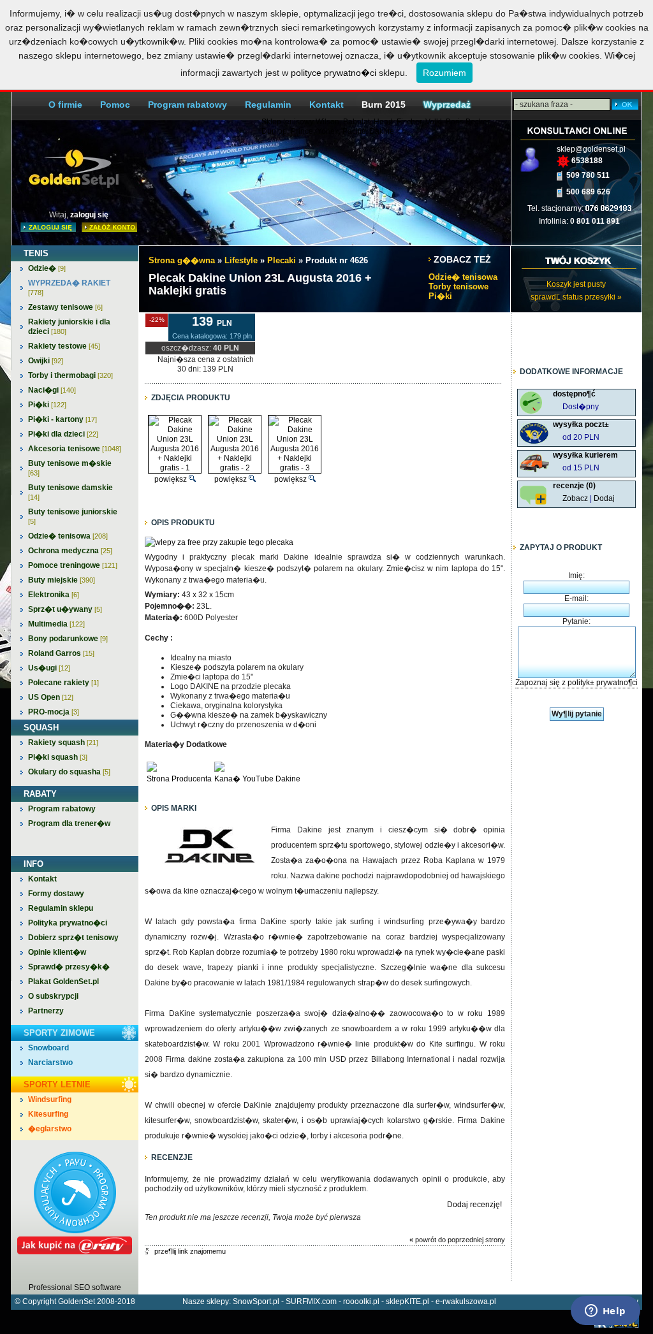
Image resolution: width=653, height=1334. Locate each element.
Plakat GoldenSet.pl (63, 981)
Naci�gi (52, 390)
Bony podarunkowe (68, 638)
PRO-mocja (53, 711)
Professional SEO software (75, 1287)
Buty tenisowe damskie (70, 492)
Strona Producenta (179, 778)
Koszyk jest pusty (576, 284)
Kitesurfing (48, 1114)
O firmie (65, 104)
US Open (50, 697)
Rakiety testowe (64, 346)
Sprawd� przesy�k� (69, 966)
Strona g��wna (182, 260)
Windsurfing (49, 1099)
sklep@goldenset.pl (591, 149)
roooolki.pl (361, 1301)
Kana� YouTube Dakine (257, 778)
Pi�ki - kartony (62, 419)
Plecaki (281, 260)
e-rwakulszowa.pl (466, 1301)
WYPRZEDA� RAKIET (69, 287)
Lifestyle (241, 260)
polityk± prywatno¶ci (603, 682)
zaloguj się (89, 214)
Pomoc (115, 104)
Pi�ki (47, 404)
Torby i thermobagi (70, 375)
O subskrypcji (53, 996)
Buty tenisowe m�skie (70, 468)
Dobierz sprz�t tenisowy (73, 937)
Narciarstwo (50, 1062)
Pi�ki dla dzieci (63, 434)
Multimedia (56, 624)
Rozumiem (444, 73)
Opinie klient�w (57, 952)
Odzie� (47, 268)
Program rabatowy (187, 104)
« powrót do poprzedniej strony (457, 1239)
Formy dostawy (56, 893)
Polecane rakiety (63, 682)
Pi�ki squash (57, 757)
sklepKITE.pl (407, 1301)
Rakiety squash (63, 742)
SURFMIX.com (311, 1301)
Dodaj (604, 498)
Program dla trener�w (69, 823)
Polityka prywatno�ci (67, 922)
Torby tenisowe (458, 286)
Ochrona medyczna (70, 550)
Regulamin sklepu (60, 908)
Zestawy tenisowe (65, 307)
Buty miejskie (61, 580)
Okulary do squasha (69, 771)
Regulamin (268, 104)
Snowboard (48, 1047)
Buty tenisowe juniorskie (72, 516)
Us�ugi (49, 667)
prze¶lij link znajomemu (190, 1251)
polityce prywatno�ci (333, 73)
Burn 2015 (384, 104)
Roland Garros (61, 653)
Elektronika (53, 594)
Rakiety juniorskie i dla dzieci (69, 326)
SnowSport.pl (256, 1301)
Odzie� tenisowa (68, 536)
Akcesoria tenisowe (74, 448)
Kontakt (326, 104)
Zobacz (575, 498)
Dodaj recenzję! (474, 1204)
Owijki (45, 360)
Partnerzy (46, 1010)
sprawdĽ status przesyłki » (576, 297)
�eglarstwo (49, 1128)
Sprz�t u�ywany (65, 609)
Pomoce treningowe (72, 565)
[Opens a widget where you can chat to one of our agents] (605, 1312)
